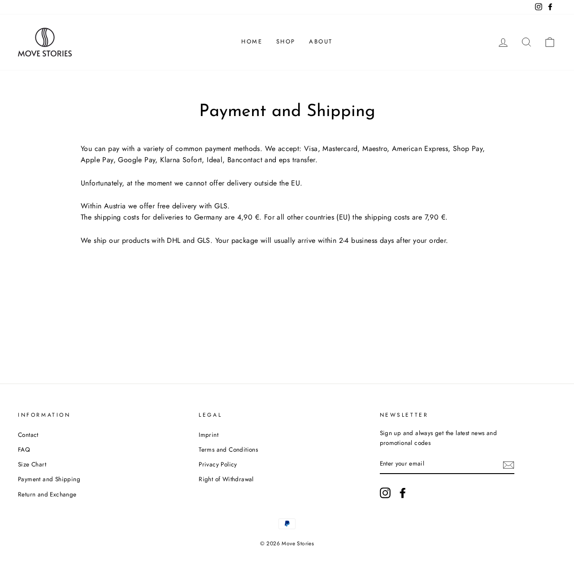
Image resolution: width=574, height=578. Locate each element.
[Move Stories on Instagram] (385, 492)
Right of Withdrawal (226, 478)
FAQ (24, 449)
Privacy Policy (218, 464)
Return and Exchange (47, 494)
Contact (28, 434)
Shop (286, 41)
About (321, 41)
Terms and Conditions (228, 449)
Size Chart (32, 464)
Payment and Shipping (49, 478)
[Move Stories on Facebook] (402, 492)
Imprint (208, 434)
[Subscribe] (508, 464)
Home (251, 41)
